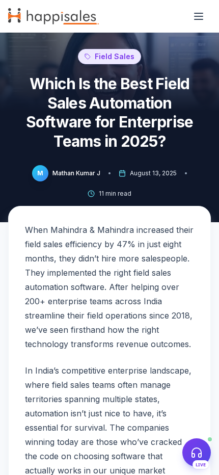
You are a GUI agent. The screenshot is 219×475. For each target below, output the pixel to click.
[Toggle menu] (198, 16)
